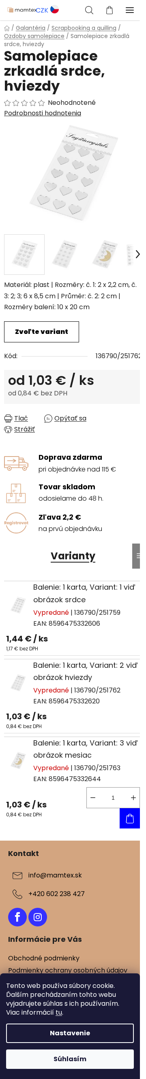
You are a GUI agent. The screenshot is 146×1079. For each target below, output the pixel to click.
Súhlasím (70, 1059)
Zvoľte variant (41, 331)
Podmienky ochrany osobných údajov (67, 970)
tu (59, 1012)
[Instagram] (37, 917)
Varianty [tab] (73, 556)
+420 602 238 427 (56, 893)
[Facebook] (17, 917)
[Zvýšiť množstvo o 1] (133, 798)
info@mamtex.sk (55, 875)
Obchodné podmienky (43, 958)
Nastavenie (70, 1033)
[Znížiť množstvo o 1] (93, 798)
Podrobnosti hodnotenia (42, 113)
